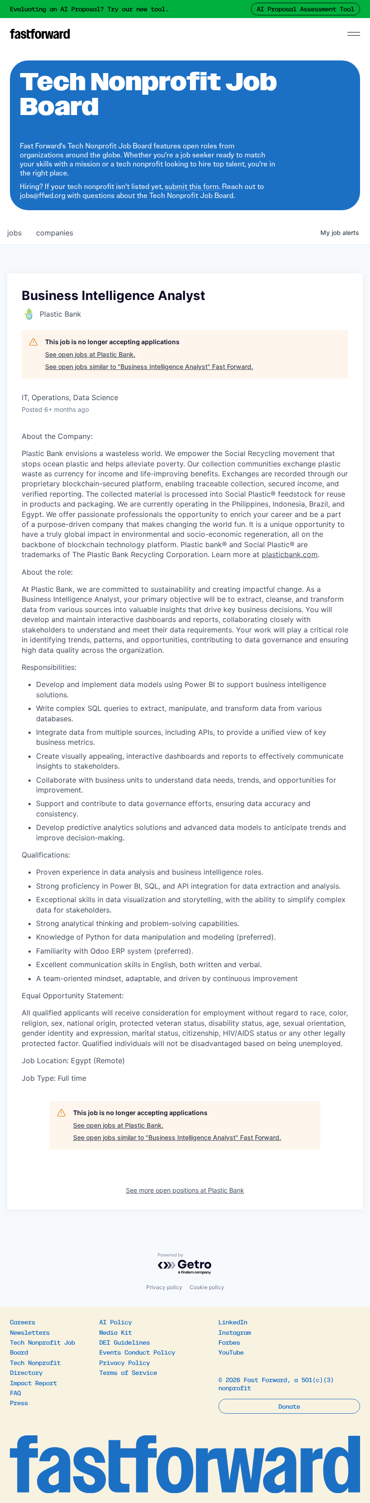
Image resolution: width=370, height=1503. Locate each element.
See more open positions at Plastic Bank (185, 1190)
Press (19, 1402)
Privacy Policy (124, 1362)
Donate (289, 1406)
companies (54, 232)
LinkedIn (232, 1321)
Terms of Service (128, 1372)
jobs (14, 232)
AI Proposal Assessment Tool (305, 8)
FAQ (15, 1392)
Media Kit (115, 1332)
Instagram (234, 1332)
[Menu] (353, 33)
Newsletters (30, 1332)
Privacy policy (164, 1287)
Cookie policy (207, 1287)
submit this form (192, 186)
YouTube (231, 1351)
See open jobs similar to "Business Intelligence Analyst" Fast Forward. (149, 366)
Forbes (229, 1341)
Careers (22, 1321)
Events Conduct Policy (137, 1351)
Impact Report (33, 1382)
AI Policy (115, 1321)
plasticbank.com (290, 554)
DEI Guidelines (124, 1341)
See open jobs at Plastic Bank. (90, 354)
